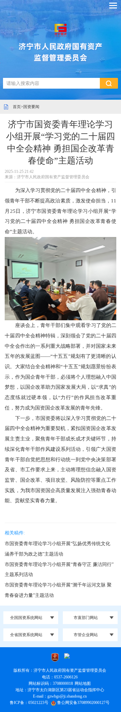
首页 (17, 106)
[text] (51, 83)
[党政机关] (54, 657)
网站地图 (83, 683)
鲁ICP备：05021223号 (29, 702)
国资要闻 (31, 106)
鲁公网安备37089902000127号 (83, 702)
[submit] (109, 83)
